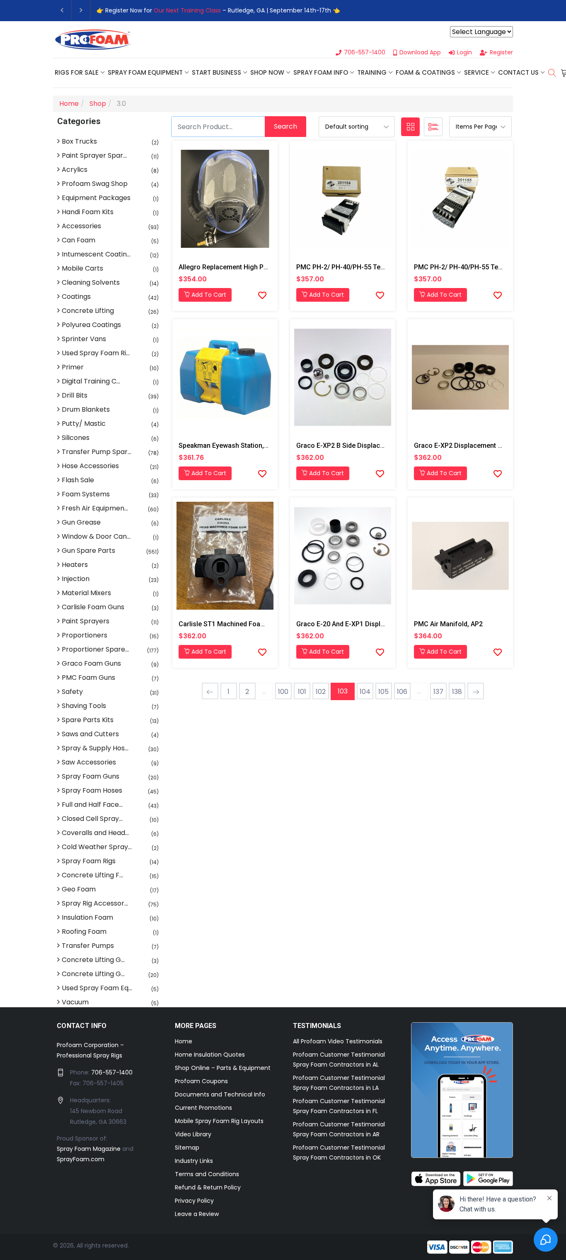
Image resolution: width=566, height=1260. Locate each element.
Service (476, 72)
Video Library (193, 1134)
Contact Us (518, 72)
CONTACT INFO (82, 1026)
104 (365, 691)
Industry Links (194, 1161)
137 (438, 691)
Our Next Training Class (187, 10)
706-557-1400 (112, 1072)
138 (457, 691)
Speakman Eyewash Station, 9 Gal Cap (237, 445)
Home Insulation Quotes (210, 1054)
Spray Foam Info (320, 72)
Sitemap (187, 1147)
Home (183, 1041)
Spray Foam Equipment (145, 72)
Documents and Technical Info (220, 1094)
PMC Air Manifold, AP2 (448, 624)
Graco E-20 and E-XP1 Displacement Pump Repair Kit (376, 624)
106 (402, 691)
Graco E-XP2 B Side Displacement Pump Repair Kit (372, 445)
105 (383, 691)
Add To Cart (208, 295)
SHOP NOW (267, 72)
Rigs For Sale (77, 72)
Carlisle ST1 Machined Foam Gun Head (238, 624)
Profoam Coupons (201, 1081)
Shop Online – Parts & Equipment (223, 1068)
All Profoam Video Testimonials (337, 1041)
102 (321, 691)
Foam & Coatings (425, 72)
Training (372, 72)
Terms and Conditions (207, 1174)
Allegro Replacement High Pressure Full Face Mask (256, 267)
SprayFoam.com (80, 1159)
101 (302, 691)
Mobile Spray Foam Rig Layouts (219, 1121)
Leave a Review (197, 1214)
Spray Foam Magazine (89, 1149)
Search (285, 126)
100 (283, 691)
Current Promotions (203, 1108)
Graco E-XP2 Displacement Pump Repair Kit (480, 445)
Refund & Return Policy (208, 1187)
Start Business (216, 72)
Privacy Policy (194, 1201)
